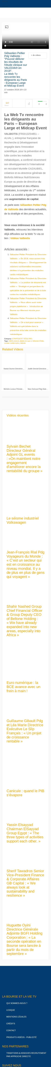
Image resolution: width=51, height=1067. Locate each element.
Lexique (10, 1007)
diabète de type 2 (25, 338)
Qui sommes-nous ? (16, 1000)
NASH (11, 338)
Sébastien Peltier (38, 338)
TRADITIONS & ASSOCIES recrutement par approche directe (26, 1052)
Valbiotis (23, 340)
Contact (11, 1028)
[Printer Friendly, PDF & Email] (9, 241)
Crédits (10, 1021)
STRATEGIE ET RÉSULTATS (22, 336)
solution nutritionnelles (11, 340)
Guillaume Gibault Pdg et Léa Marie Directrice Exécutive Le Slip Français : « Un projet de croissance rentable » (25, 728)
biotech (16, 338)
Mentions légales (16, 1014)
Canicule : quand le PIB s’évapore (25, 790)
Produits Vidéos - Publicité (21, 1035)
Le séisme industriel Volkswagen (23, 518)
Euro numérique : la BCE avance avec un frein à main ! (23, 684)
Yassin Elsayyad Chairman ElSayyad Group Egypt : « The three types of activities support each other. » (25, 830)
